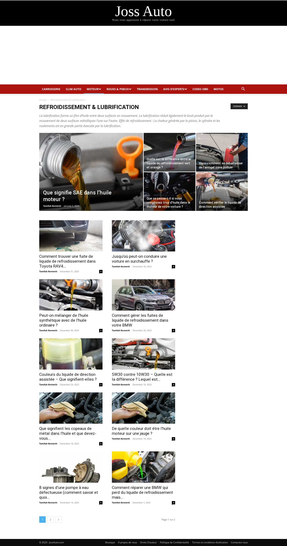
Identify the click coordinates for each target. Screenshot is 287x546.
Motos (219, 89)
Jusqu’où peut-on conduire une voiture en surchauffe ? (139, 259)
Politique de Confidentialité (174, 542)
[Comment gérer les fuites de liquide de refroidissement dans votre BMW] (143, 295)
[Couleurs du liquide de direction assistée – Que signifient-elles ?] (70, 354)
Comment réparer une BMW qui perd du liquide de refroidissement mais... (142, 492)
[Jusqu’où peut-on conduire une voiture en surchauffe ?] (143, 236)
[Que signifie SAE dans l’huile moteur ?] (91, 178)
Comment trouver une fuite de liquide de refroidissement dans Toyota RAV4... (67, 261)
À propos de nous (127, 542)
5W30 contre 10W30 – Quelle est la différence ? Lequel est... (142, 377)
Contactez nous (239, 542)
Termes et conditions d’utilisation (210, 542)
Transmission (147, 89)
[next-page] (58, 519)
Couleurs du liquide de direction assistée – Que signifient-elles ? (68, 377)
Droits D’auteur (148, 542)
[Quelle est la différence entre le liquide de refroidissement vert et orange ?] (169, 152)
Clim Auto (73, 89)
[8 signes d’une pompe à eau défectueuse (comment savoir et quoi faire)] (70, 467)
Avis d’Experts (173, 89)
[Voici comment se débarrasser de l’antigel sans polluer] (222, 152)
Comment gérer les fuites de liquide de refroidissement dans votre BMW (140, 320)
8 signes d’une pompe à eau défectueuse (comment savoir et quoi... (68, 492)
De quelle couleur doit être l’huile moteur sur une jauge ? (141, 431)
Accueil (43, 99)
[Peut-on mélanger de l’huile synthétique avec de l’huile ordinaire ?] (70, 295)
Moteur (92, 89)
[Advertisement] (143, 55)
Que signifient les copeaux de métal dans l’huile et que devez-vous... (67, 433)
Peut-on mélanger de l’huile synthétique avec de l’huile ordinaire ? (63, 320)
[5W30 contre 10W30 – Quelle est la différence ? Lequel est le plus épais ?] (143, 354)
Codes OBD (200, 89)
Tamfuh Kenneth (52, 205)
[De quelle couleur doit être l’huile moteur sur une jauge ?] (143, 408)
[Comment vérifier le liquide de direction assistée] (222, 191)
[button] (243, 89)
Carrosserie (51, 89)
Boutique (110, 542)
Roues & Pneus (118, 89)
